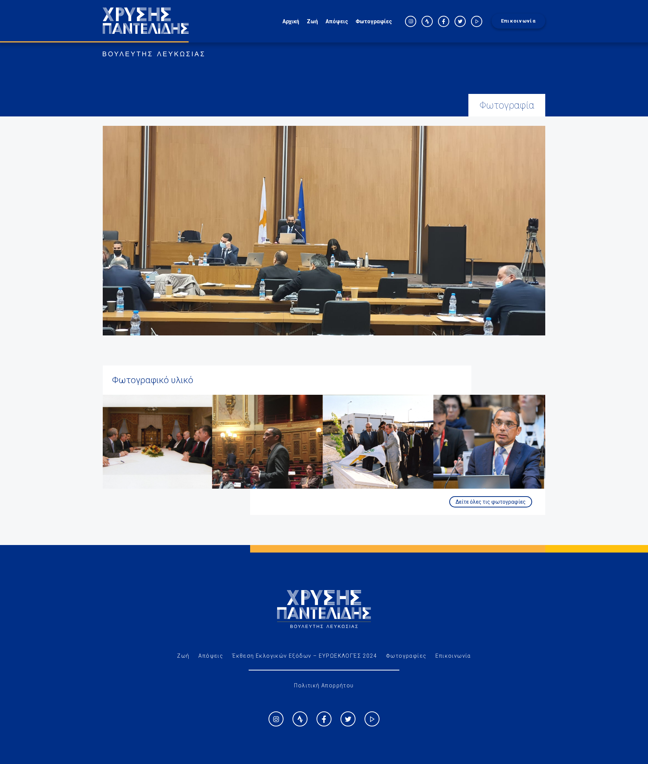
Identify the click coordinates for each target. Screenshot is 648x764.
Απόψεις (337, 21)
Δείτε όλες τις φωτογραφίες (491, 502)
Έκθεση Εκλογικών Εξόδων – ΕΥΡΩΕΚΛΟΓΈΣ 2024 (304, 656)
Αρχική (290, 21)
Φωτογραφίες (374, 21)
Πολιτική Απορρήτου (324, 685)
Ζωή (312, 21)
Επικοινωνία (518, 21)
